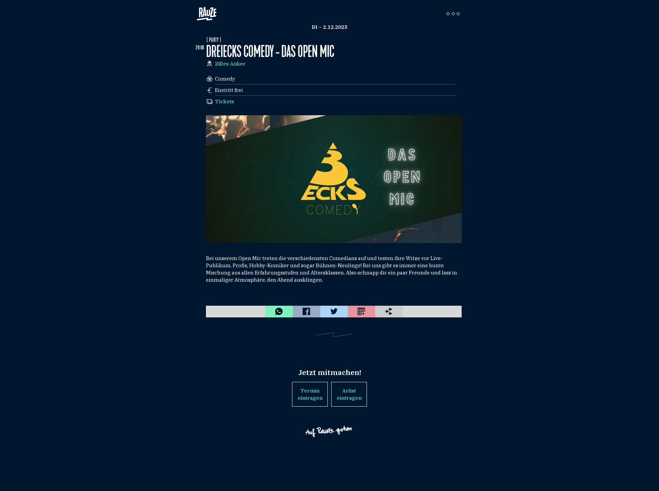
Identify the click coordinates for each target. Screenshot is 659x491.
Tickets (224, 101)
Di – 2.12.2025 (329, 27)
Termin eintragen (310, 394)
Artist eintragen (349, 394)
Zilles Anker (230, 63)
